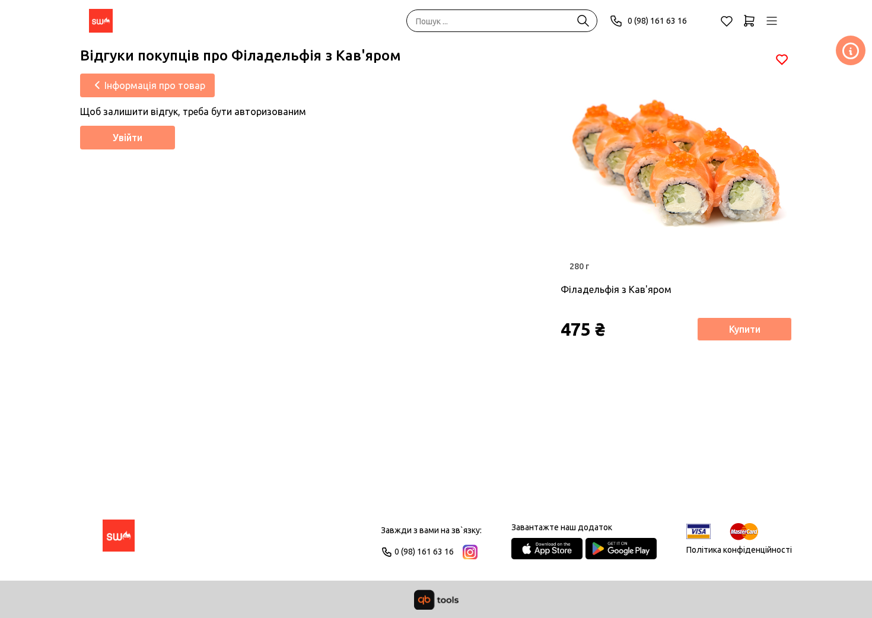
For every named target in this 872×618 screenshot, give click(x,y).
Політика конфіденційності (739, 550)
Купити (744, 329)
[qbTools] (436, 600)
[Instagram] (470, 551)
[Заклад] (850, 50)
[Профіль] (772, 21)
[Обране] (727, 21)
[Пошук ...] (583, 21)
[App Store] (547, 548)
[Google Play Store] (621, 548)
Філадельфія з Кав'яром (616, 289)
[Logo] (118, 541)
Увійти (127, 137)
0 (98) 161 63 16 (657, 21)
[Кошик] (749, 21)
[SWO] (101, 21)
